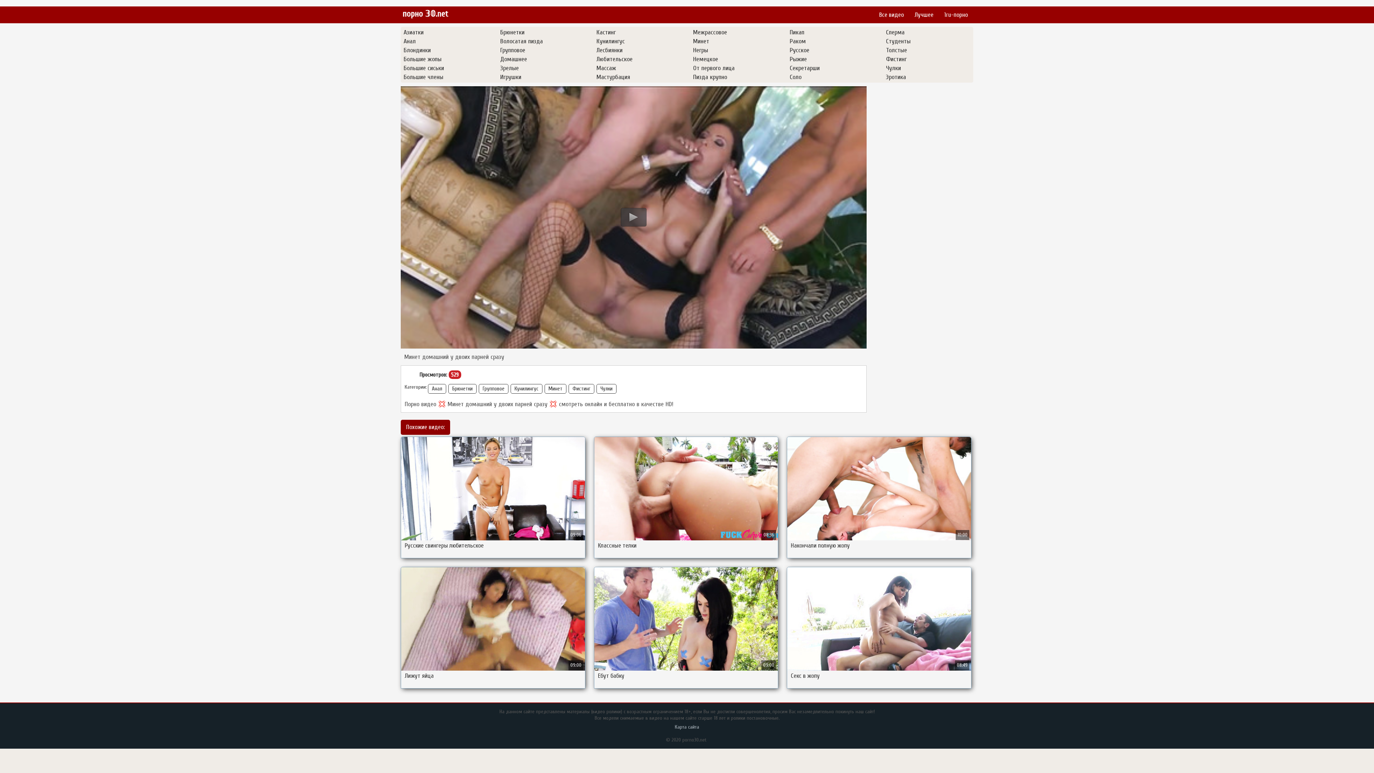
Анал (437, 389)
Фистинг (581, 389)
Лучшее (924, 14)
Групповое (494, 389)
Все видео (891, 14)
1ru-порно (956, 14)
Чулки (606, 389)
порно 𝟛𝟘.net (425, 14)
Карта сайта (687, 727)
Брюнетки (462, 389)
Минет (555, 389)
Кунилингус (527, 389)
